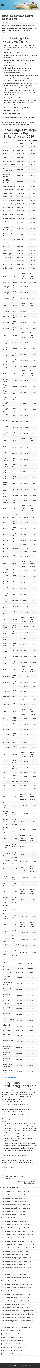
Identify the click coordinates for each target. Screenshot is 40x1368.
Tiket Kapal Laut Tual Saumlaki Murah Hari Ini (14, 1218)
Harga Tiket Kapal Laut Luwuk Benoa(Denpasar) (26, 1181)
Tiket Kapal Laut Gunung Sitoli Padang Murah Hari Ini (17, 1307)
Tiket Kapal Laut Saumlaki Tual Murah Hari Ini (14, 1221)
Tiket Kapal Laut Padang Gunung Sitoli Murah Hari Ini (17, 1304)
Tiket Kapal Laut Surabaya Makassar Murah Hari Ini (16, 1327)
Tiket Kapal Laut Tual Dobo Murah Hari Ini (14, 1211)
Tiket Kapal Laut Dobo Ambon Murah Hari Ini (14, 1201)
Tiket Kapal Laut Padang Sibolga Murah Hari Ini (15, 1297)
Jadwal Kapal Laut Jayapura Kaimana (12, 1340)
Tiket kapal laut (12, 1077)
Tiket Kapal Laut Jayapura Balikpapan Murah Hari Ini (17, 1321)
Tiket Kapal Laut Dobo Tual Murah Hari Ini (14, 1214)
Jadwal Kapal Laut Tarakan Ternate (11, 1347)
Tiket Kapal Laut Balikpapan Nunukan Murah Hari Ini (17, 1231)
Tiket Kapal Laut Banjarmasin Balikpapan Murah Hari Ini (18, 1244)
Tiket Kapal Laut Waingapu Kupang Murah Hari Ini (16, 1261)
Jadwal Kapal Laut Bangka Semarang (12, 1337)
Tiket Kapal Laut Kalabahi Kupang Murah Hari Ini (15, 1281)
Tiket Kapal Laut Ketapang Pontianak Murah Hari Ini (16, 1254)
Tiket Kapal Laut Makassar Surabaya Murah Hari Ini (16, 1324)
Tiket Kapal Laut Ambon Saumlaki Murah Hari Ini (15, 1205)
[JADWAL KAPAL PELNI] (20, 5)
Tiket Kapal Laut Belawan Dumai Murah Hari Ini (15, 1291)
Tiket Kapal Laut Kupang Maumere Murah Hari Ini (16, 1264)
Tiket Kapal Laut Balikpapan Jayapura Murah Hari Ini (17, 1317)
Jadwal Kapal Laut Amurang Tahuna (12, 1334)
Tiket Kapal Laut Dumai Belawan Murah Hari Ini (15, 1294)
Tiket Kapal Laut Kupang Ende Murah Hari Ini (14, 1271)
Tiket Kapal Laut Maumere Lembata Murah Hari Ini (16, 1284)
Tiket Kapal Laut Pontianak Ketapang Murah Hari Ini (16, 1251)
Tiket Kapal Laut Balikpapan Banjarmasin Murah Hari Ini (18, 1248)
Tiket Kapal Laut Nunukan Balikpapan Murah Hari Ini (17, 1234)
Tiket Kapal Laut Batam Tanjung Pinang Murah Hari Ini (17, 1311)
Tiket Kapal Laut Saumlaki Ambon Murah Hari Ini (15, 1208)
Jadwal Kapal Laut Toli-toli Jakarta (11, 1350)
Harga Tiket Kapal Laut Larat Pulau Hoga (13, 1176)
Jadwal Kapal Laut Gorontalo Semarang (13, 1344)
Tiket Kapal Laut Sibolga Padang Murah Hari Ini (15, 1301)
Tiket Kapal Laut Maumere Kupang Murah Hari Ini (16, 1267)
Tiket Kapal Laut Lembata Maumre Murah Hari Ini (16, 1287)
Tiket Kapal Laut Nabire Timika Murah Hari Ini (15, 1191)
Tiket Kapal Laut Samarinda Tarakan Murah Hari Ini (16, 1238)
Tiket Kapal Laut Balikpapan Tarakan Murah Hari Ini (16, 1224)
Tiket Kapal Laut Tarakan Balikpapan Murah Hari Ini (16, 1228)
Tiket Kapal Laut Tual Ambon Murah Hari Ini (14, 1198)
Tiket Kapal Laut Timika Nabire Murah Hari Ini (15, 1195)
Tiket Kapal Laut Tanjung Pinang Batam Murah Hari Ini (17, 1314)
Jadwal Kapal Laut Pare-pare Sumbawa (13, 1354)
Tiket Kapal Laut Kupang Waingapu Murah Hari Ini (16, 1258)
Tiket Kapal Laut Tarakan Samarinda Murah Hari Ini (16, 1241)
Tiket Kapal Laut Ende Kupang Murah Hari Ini (14, 1274)
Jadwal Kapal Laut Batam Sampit (11, 1330)
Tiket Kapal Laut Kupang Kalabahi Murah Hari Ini (15, 1277)
